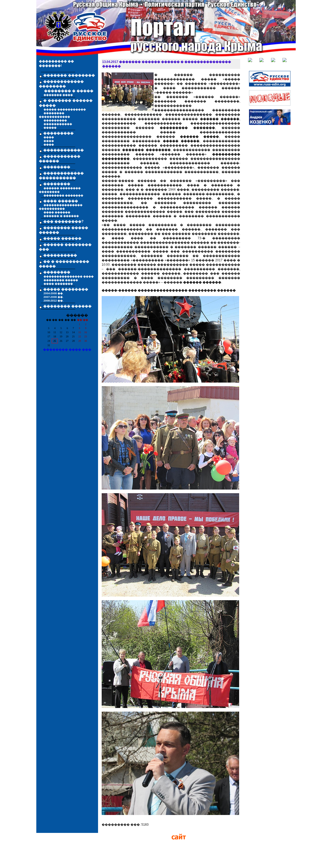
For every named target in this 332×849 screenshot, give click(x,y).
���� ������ (57, 212)
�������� (56, 167)
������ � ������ (61, 216)
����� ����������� (65, 109)
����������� (58, 124)
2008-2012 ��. (54, 300)
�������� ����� (61, 280)
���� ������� (58, 283)
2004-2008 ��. (54, 293)
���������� (60, 255)
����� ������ (62, 238)
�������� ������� (63, 195)
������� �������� (69, 75)
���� (49, 137)
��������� (55, 120)
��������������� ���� (69, 276)
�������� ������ (67, 306)
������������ (63, 150)
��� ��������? (63, 221)
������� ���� (58, 94)
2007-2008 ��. (54, 297)
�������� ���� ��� (67, 349)
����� (50, 127)
